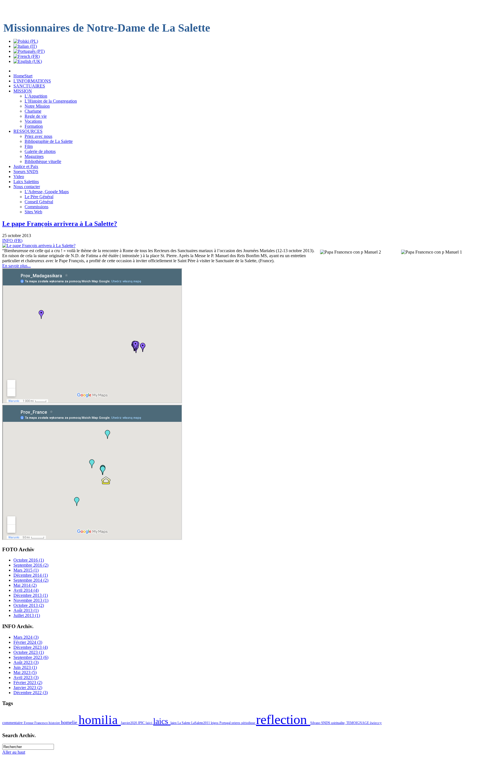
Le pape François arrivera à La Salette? (59, 223)
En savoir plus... (16, 265)
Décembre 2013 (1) (30, 595)
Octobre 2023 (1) (28, 652)
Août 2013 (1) (26, 610)
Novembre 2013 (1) (30, 600)
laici (149, 723)
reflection (283, 719)
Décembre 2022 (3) (30, 692)
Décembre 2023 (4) (30, 647)
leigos (215, 723)
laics (162, 721)
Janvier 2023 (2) (27, 687)
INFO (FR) (12, 240)
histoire (55, 723)
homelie (70, 722)
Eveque (29, 723)
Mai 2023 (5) (25, 672)
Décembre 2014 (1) (30, 575)
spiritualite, (338, 723)
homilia (100, 720)
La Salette (184, 723)
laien (174, 723)
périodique (248, 723)
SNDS (326, 723)
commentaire (13, 722)
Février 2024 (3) (27, 642)
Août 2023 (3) (26, 662)
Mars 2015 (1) (26, 570)
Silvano (315, 723)
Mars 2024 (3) (26, 637)
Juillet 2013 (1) (26, 615)
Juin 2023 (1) (25, 667)
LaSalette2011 (201, 723)
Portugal (225, 723)
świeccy (376, 723)
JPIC (142, 723)
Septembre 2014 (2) (30, 580)
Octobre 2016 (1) (28, 560)
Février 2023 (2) (27, 682)
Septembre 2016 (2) (30, 565)
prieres (236, 723)
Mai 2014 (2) (25, 585)
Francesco (41, 723)
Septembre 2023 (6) (30, 657)
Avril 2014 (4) (26, 590)
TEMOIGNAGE (358, 723)
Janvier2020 (129, 723)
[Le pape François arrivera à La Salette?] (38, 245)
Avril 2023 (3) (26, 677)
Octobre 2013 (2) (28, 605)
